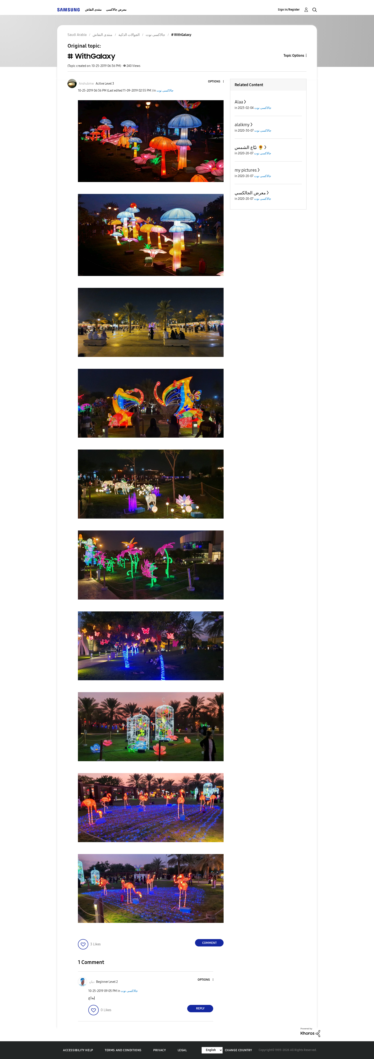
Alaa (239, 102)
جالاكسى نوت (165, 90)
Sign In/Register (289, 9)
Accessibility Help (78, 1050)
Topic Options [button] (294, 55)
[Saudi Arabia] (68, 10)
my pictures (246, 170)
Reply (200, 1008)
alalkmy (242, 124)
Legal (182, 1050)
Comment (209, 943)
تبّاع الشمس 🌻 (249, 147)
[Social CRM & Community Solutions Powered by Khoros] (310, 1032)
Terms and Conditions (123, 1050)
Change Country (238, 1050)
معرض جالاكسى (116, 9)
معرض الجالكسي (250, 192)
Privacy (159, 1050)
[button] (216, 82)
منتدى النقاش (93, 9)
